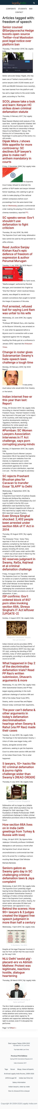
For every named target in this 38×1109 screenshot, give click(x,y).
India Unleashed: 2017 (20, 1063)
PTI (27, 212)
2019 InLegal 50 (10, 1078)
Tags (6, 1069)
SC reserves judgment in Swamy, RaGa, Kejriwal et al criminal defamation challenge (18, 564)
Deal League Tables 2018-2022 (19, 1043)
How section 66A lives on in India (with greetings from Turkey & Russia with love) (18, 830)
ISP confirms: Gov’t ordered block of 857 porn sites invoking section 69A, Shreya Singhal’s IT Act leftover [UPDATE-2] (18, 605)
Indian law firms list (26, 1078)
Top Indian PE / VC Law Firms (21, 1045)
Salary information (19, 1082)
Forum (12, 1069)
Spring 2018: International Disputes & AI (21, 1059)
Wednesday (12, 206)
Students (22, 9)
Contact (19, 12)
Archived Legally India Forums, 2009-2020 (19, 1074)
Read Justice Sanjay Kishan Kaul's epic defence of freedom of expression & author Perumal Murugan (17, 254)
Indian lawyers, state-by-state (19, 1087)
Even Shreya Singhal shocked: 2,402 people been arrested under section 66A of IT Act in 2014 (18, 522)
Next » (13, 1028)
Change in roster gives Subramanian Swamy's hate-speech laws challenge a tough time (17, 357)
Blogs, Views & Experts (25, 1069)
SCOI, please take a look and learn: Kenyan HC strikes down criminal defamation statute (18, 107)
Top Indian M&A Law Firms (21, 1049)
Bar (30, 9)
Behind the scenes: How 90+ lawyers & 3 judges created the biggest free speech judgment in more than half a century (18, 915)
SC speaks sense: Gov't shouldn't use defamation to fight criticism (18, 223)
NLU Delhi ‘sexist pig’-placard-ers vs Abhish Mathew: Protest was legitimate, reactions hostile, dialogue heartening (17, 967)
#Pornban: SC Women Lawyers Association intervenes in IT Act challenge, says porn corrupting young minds (18, 437)
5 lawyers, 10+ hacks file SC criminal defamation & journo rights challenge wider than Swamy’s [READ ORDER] (18, 770)
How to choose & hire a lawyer (19, 1091)
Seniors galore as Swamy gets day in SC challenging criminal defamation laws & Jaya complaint (18, 874)
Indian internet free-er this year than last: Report (17, 400)
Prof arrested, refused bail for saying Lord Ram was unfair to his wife (18, 310)
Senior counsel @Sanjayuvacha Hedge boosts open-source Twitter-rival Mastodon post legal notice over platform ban (18, 35)
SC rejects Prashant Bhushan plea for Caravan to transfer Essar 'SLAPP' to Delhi (17, 481)
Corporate (11, 9)
